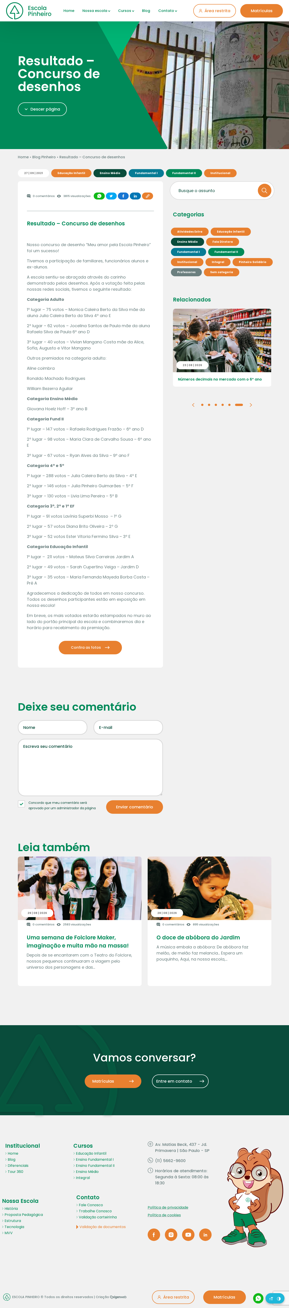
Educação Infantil (91, 1153)
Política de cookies (164, 1215)
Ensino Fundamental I (95, 1159)
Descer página (45, 109)
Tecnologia (14, 1226)
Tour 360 (15, 1171)
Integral (83, 1177)
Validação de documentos (102, 1226)
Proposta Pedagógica (24, 1214)
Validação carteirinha (98, 1217)
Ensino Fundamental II (95, 1165)
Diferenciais (18, 1165)
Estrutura (13, 1220)
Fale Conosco (91, 1205)
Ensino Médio (87, 1171)
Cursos (124, 10)
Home (68, 10)
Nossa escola (94, 10)
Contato (166, 10)
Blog (146, 10)
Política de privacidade (168, 1207)
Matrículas (262, 11)
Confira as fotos (86, 647)
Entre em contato (174, 1081)
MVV (9, 1232)
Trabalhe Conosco (95, 1211)
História (11, 1208)
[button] (193, 404)
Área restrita (217, 11)
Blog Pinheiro (44, 157)
